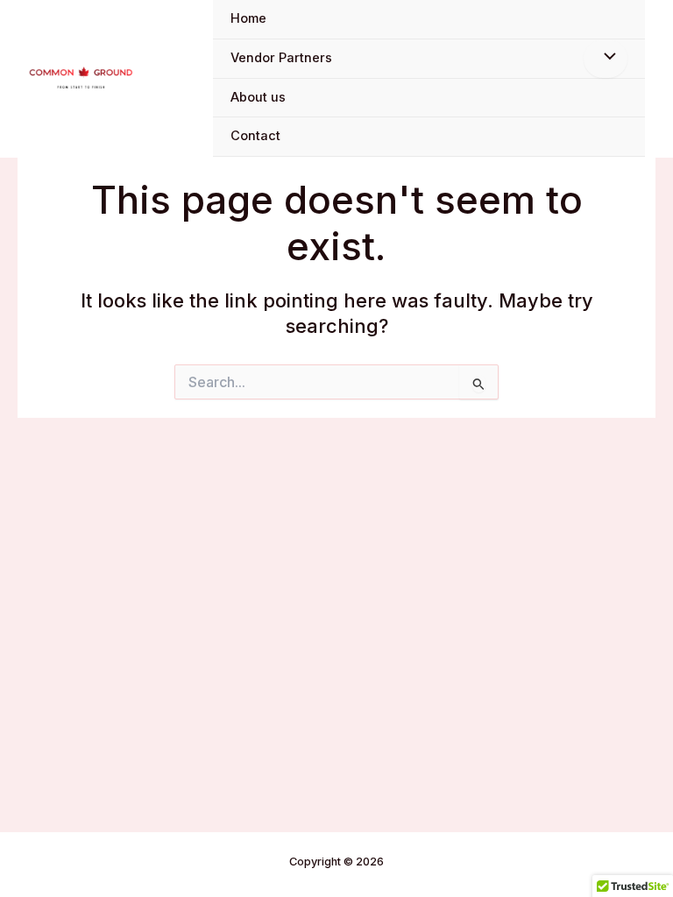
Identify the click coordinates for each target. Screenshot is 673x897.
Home (248, 18)
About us (258, 97)
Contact (255, 136)
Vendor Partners (281, 58)
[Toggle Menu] (605, 58)
